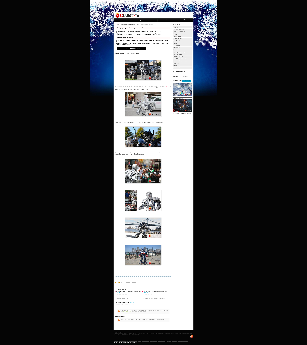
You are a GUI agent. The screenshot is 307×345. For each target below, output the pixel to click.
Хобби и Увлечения (133, 341)
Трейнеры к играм (178, 49)
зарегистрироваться (127, 311)
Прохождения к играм (179, 52)
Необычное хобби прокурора (122, 302)
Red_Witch (128, 282)
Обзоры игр (176, 47)
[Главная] (127, 17)
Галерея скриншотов (178, 56)
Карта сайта (176, 67)
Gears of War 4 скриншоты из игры (182, 113)
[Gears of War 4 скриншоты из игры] (182, 111)
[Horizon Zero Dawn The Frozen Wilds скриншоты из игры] (182, 95)
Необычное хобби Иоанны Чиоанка (124, 297)
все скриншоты (186, 80)
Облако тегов (176, 65)
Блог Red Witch (177, 40)
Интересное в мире (178, 29)
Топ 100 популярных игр (179, 58)
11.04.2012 (134, 282)
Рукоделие (176, 43)
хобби (167, 86)
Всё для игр (176, 45)
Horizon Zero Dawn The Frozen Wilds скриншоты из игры (182, 97)
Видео (175, 34)
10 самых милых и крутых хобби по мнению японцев (155, 291)
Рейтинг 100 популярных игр (181, 61)
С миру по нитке (177, 38)
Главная (175, 27)
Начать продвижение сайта (132, 48)
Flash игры (176, 63)
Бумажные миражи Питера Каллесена (152, 297)
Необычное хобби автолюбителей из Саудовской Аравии (129, 291)
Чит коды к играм (177, 54)
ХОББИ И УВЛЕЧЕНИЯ (179, 32)
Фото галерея (177, 36)
